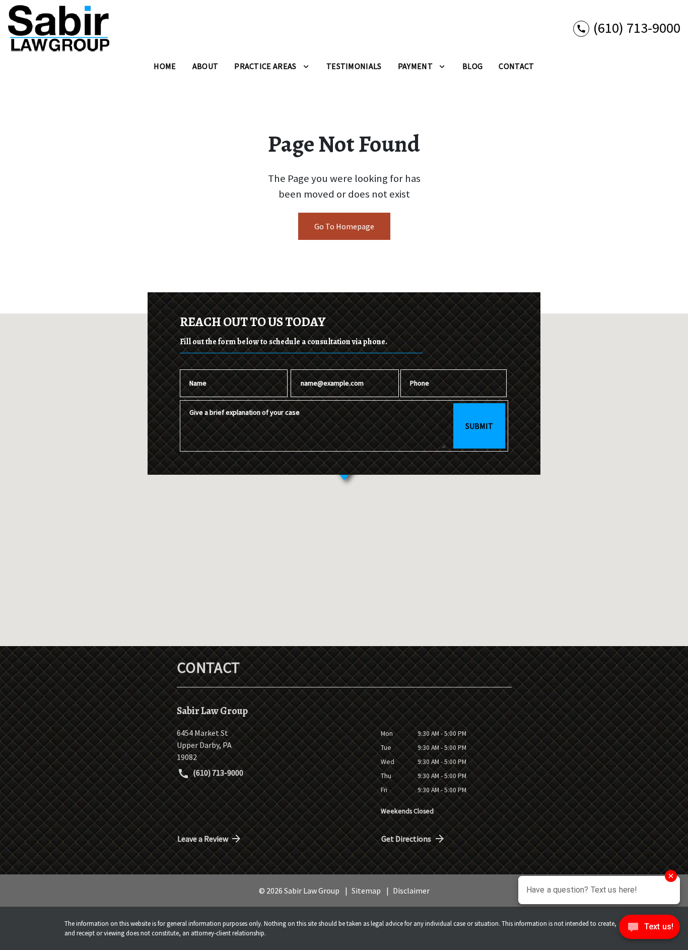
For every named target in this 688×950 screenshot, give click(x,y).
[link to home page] (59, 28)
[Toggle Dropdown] (306, 66)
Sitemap (366, 890)
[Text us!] (649, 929)
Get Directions (406, 839)
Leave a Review (202, 839)
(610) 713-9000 (217, 773)
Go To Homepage (344, 226)
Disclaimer (411, 890)
